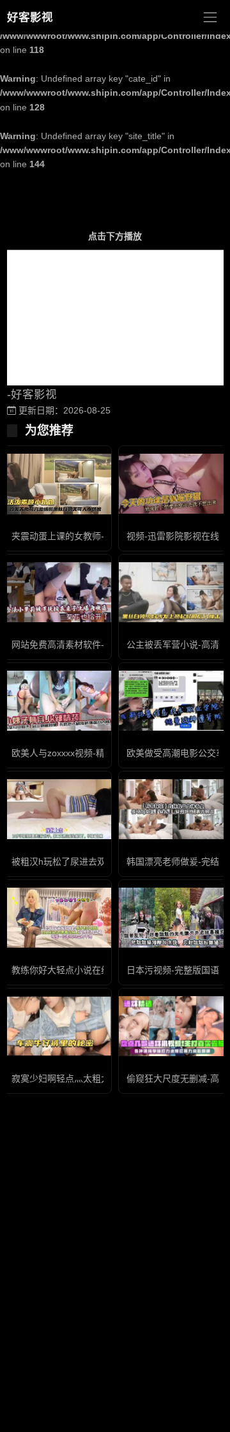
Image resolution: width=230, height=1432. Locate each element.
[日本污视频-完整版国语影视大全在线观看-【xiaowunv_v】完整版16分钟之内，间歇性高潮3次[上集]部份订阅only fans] (172, 918)
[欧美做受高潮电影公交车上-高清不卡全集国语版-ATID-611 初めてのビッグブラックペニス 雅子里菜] (172, 701)
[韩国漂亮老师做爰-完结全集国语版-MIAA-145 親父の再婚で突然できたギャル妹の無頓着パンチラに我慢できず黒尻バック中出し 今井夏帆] (172, 809)
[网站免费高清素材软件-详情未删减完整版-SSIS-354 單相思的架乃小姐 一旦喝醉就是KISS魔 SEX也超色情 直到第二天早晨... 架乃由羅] (57, 592)
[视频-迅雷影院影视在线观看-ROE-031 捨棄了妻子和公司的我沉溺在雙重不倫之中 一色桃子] (172, 484)
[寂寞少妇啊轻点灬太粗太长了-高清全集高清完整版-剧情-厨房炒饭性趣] (57, 1026)
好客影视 (30, 17)
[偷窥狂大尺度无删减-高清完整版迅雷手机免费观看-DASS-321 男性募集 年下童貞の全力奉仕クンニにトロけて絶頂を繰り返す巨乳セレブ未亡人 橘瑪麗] (172, 1026)
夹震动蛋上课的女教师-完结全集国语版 (89, 536)
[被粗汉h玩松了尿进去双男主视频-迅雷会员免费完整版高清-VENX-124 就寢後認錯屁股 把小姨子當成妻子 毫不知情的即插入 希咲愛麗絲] (57, 809)
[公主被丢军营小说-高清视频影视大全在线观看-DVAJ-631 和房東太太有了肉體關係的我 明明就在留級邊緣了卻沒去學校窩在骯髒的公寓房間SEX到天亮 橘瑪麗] (172, 592)
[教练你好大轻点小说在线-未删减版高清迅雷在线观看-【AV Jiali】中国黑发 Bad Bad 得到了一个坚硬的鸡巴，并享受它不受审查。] (57, 918)
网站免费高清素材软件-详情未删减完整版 (94, 644)
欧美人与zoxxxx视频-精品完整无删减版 (89, 753)
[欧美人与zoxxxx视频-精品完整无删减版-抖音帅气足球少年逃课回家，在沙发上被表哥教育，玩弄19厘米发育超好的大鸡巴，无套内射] (57, 701)
